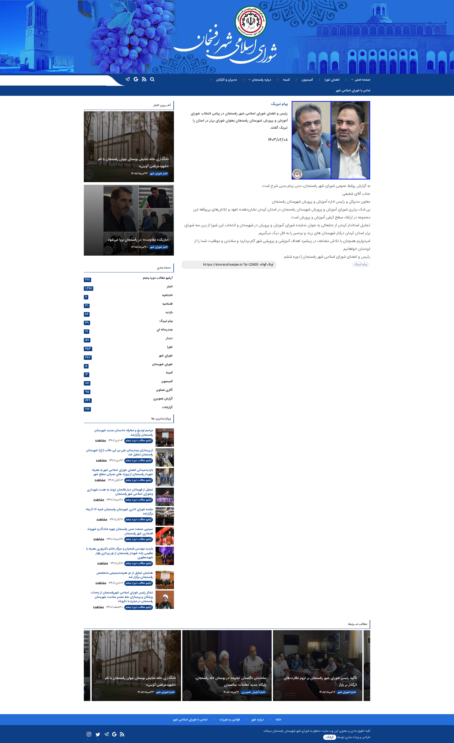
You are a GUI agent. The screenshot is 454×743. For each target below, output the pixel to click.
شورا (170, 347)
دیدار (169, 338)
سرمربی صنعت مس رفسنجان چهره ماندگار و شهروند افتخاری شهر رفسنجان (120, 531)
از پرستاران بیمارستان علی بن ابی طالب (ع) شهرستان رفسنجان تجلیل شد (119, 452)
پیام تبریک (360, 264)
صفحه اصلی (362, 79)
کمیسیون (307, 79)
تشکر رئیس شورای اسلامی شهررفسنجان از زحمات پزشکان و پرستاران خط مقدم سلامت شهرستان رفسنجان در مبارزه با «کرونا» (122, 597)
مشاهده (100, 440)
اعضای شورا (332, 79)
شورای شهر (156, 173)
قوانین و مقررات (229, 719)
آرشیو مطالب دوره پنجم (158, 278)
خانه (278, 719)
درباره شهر (257, 719)
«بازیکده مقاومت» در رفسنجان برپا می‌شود (138, 240)
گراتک (330, 737)
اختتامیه (167, 295)
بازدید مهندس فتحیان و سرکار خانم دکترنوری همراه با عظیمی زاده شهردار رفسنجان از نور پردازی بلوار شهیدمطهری (119, 553)
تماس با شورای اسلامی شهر (353, 90)
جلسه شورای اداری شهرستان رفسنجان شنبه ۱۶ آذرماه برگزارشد (119, 512)
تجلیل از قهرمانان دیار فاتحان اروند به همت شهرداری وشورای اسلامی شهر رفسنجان (120, 492)
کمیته (286, 79)
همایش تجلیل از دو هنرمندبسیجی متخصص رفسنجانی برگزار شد (124, 575)
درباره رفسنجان (261, 79)
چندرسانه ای (165, 329)
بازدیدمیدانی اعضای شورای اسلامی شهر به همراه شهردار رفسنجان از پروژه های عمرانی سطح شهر (122, 472)
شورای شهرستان (162, 364)
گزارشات (167, 407)
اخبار (165, 173)
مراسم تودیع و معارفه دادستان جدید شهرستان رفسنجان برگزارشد (123, 433)
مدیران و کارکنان (226, 79)
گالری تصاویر (164, 390)
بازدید (169, 312)
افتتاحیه (167, 304)
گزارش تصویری (163, 398)
